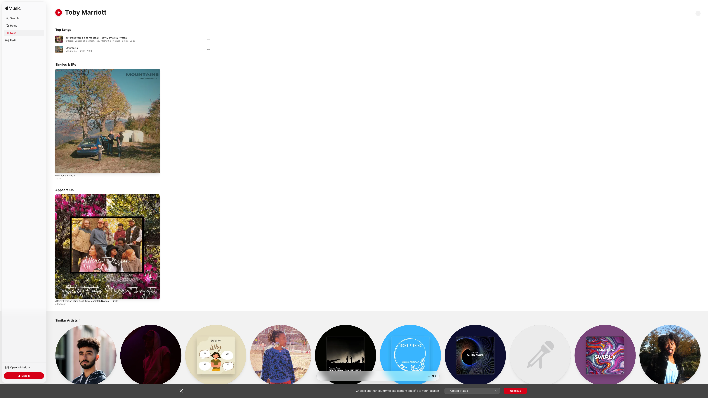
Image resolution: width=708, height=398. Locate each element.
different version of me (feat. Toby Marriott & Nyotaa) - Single (91, 195)
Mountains (72, 47)
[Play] (58, 12)
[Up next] (428, 375)
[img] (13, 8)
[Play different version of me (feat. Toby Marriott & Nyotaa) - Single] (60, 294)
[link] (68, 320)
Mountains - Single (66, 70)
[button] (24, 18)
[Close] (181, 390)
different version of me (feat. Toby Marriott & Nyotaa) (97, 37)
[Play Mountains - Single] (60, 169)
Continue (515, 390)
